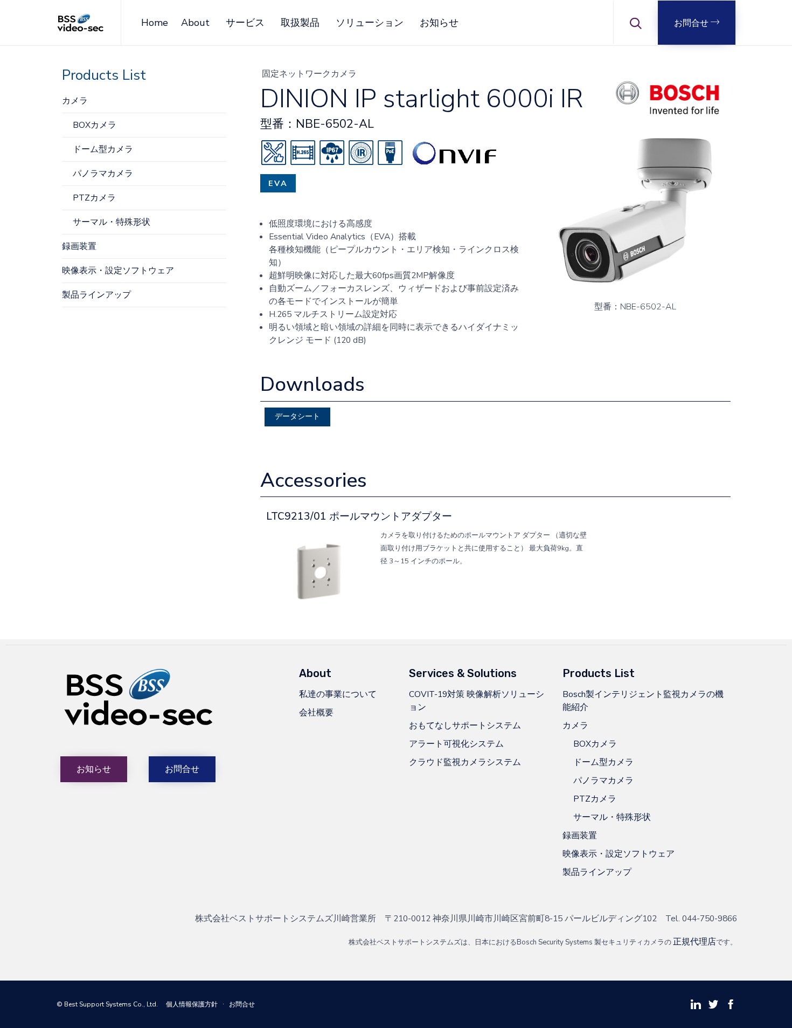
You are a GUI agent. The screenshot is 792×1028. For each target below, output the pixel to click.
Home (154, 22)
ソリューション (370, 22)
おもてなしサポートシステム (465, 725)
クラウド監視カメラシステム (465, 762)
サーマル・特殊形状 (111, 221)
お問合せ (242, 1004)
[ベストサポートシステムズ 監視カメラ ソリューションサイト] (81, 22)
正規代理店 (694, 941)
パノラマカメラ (103, 173)
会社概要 (316, 712)
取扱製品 (300, 22)
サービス (245, 22)
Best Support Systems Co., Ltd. (111, 1004)
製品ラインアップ (96, 294)
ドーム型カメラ (103, 149)
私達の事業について (338, 694)
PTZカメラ (94, 197)
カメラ (75, 100)
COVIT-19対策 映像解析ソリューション (476, 700)
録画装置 (79, 246)
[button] (696, 23)
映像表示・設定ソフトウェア (118, 270)
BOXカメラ (94, 124)
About (195, 22)
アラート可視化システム (456, 743)
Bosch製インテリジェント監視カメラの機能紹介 (643, 700)
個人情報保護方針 (192, 1004)
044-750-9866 (709, 918)
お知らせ (439, 22)
